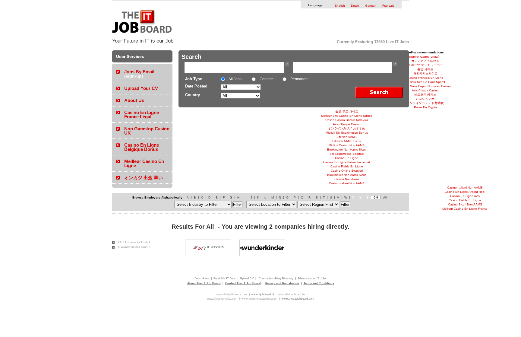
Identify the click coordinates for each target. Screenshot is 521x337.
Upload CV (247, 278)
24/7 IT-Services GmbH (134, 242)
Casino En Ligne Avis (465, 196)
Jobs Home (202, 278)
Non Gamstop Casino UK (146, 130)
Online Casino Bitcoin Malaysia (346, 120)
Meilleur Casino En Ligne (144, 163)
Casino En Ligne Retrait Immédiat (346, 162)
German (370, 5)
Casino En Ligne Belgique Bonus (141, 147)
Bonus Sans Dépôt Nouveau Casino (425, 86)
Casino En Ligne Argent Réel (465, 191)
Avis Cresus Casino (425, 90)
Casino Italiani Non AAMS (347, 183)
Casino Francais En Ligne (425, 77)
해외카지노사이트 (425, 73)
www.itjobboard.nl (262, 294)
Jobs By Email (139, 71)
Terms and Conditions (319, 283)
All (385, 197)
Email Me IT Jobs (224, 278)
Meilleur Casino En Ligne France (465, 208)
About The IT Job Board (204, 283)
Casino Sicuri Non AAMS (465, 204)
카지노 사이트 (425, 98)
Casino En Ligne (346, 158)
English (340, 5)
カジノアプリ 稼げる (425, 60)
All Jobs (235, 79)
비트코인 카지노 (425, 94)
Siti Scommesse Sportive (347, 153)
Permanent (298, 79)
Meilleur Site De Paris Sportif (425, 82)
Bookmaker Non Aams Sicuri (346, 149)
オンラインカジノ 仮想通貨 (425, 103)
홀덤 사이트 (425, 69)
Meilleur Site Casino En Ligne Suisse (346, 115)
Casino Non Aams (346, 179)
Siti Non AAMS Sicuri (346, 141)
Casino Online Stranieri (347, 170)
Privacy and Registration (282, 283)
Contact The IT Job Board (243, 283)
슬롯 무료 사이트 (346, 111)
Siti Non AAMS (346, 136)
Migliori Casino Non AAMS (347, 145)
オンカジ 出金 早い (143, 177)
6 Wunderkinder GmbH (134, 247)
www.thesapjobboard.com (298, 298)
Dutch (355, 5)
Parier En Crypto (425, 107)
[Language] (326, 5)
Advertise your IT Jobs (312, 278)
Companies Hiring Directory (276, 278)
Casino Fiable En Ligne (346, 166)
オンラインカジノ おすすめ (346, 128)
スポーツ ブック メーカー (425, 65)
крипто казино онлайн (425, 56)
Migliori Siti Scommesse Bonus (347, 132)
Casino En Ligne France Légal (141, 114)
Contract (266, 79)
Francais (388, 5)
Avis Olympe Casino (347, 124)
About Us (134, 100)
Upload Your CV (141, 88)
